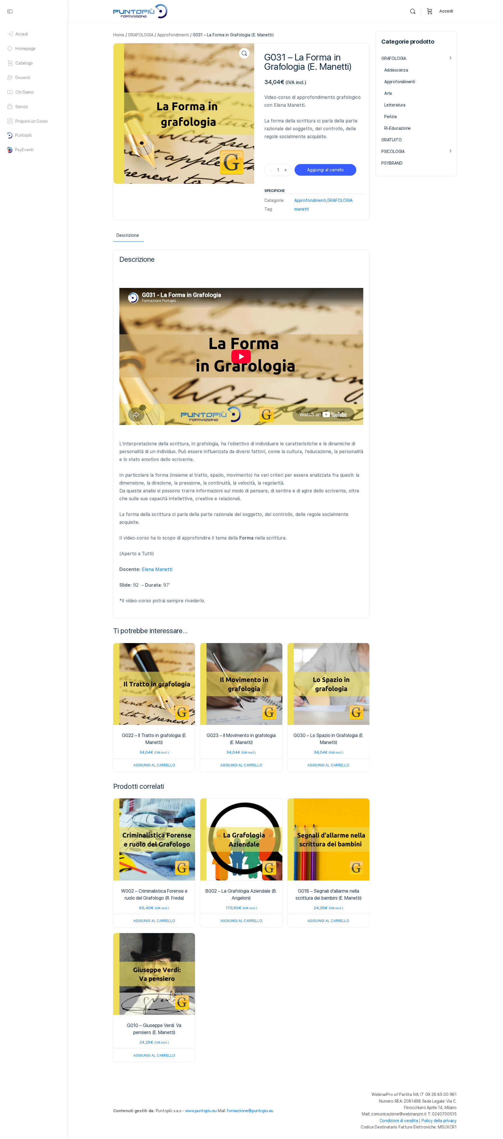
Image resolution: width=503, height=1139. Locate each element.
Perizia (390, 116)
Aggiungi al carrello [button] (154, 765)
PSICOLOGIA (393, 151)
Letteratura (394, 105)
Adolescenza (396, 70)
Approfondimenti (173, 35)
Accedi (446, 11)
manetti (301, 209)
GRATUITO (391, 140)
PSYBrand (391, 163)
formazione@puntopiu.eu (250, 1110)
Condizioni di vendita (399, 1120)
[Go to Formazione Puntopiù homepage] (140, 10)
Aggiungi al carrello (325, 170)
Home (118, 35)
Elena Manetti (157, 569)
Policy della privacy (439, 1120)
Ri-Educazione (397, 128)
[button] (244, 53)
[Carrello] (429, 11)
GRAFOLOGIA (140, 35)
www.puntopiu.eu (201, 1110)
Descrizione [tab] (127, 235)
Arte (388, 93)
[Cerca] (413, 11)
